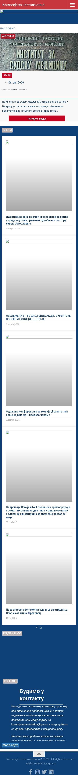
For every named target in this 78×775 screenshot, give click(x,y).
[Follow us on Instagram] (37, 772)
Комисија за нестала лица (23, 5)
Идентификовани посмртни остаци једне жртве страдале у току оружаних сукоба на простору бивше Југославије (37, 220)
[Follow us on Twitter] (44, 772)
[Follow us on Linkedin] (51, 772)
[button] (2, 76)
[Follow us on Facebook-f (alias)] (30, 772)
